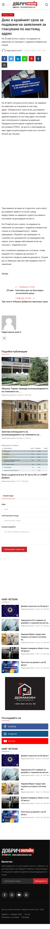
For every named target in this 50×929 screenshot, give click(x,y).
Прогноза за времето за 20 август (33, 663)
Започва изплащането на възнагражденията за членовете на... (21, 433)
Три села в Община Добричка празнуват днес (25, 301)
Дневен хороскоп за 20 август (35, 606)
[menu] (3, 5)
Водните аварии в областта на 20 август (35, 649)
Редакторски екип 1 (9, 481)
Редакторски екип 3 (11, 332)
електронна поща (10, 515)
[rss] (26, 895)
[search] (46, 5)
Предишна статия (26, 287)
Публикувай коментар (14, 549)
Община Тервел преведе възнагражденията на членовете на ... (25, 390)
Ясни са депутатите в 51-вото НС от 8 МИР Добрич (24, 476)
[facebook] (5, 895)
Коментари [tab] (8, 495)
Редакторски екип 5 (9, 395)
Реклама (25, 917)
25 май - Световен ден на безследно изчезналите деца (25, 291)
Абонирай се (41, 881)
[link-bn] (25, 693)
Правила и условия (10, 917)
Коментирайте (9, 527)
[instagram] (12, 895)
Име (4, 504)
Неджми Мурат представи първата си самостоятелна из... (33, 637)
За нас (27, 914)
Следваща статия (23, 298)
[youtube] (19, 895)
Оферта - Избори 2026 (12, 914)
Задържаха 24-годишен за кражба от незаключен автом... (35, 621)
